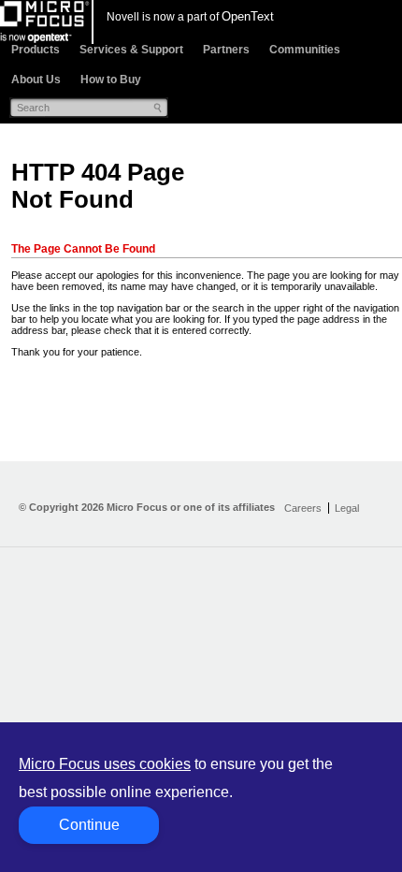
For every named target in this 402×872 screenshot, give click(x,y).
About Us (36, 79)
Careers (303, 508)
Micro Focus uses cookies (105, 764)
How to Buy (110, 79)
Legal (347, 508)
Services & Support (131, 49)
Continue (89, 825)
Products (35, 49)
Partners (226, 49)
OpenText (248, 16)
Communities (304, 49)
